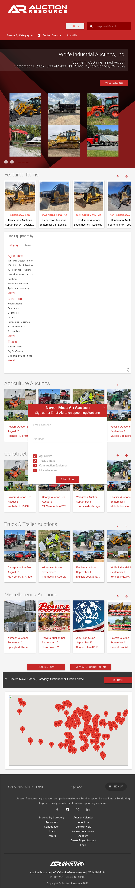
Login (83, 845)
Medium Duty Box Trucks (20, 356)
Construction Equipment (42, 465)
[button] (6, 162)
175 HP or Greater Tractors (21, 261)
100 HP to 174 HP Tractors (20, 265)
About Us (72, 35)
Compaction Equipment (19, 322)
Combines (13, 279)
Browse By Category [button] (18, 35)
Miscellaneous (42, 470)
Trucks (12, 342)
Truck (52, 831)
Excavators (13, 308)
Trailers (51, 835)
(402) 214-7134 (96, 872)
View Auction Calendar (91, 667)
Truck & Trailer (42, 460)
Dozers (11, 317)
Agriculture (42, 456)
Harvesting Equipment (18, 283)
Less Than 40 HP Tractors (20, 274)
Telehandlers (14, 331)
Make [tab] (28, 245)
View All (11, 293)
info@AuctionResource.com (69, 872)
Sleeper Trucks (15, 346)
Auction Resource (40, 872)
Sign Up (65, 479)
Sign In (75, 26)
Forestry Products (16, 326)
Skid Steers (13, 313)
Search (118, 680)
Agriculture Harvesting (19, 288)
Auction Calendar (83, 817)
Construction (16, 299)
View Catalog (114, 83)
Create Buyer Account (83, 840)
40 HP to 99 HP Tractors (19, 270)
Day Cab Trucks (15, 351)
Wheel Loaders (15, 304)
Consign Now (46, 667)
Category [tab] (13, 245)
